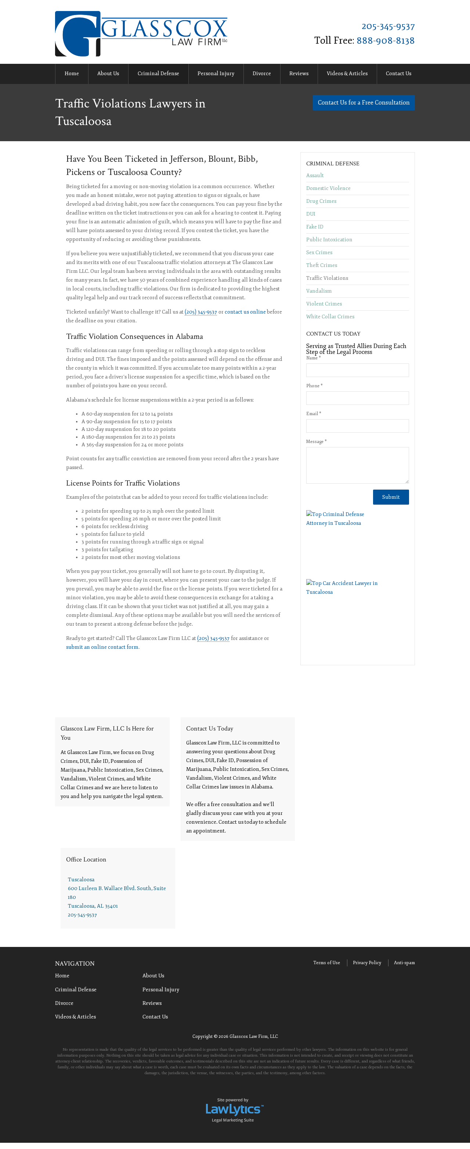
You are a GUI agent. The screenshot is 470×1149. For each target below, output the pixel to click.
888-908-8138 (386, 40)
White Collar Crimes (330, 317)
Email (313, 414)
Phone (314, 386)
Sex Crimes (319, 252)
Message (316, 441)
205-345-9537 (388, 26)
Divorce (262, 73)
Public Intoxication (329, 240)
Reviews (298, 73)
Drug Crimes (321, 201)
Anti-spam (404, 963)
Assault (315, 176)
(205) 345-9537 (201, 312)
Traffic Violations (327, 278)
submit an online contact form (102, 647)
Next (424, 74)
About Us (108, 73)
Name (313, 358)
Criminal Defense (158, 73)
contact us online (245, 312)
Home (72, 73)
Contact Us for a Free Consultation (364, 102)
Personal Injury (216, 73)
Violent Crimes (324, 304)
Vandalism (319, 291)
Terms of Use (326, 963)
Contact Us (398, 73)
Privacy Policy (367, 963)
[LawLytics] (235, 1109)
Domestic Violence (328, 188)
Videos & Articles (347, 73)
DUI (310, 214)
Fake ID (314, 227)
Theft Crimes (321, 265)
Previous (46, 74)
